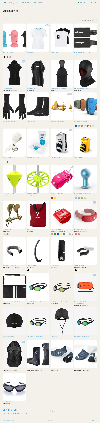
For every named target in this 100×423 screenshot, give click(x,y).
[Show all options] (95, 125)
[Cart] (95, 2)
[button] (89, 20)
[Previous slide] (5, 37)
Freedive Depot (10, 420)
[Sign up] (94, 412)
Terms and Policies (50, 420)
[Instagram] (96, 420)
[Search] (88, 2)
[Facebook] (93, 420)
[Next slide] (23, 37)
